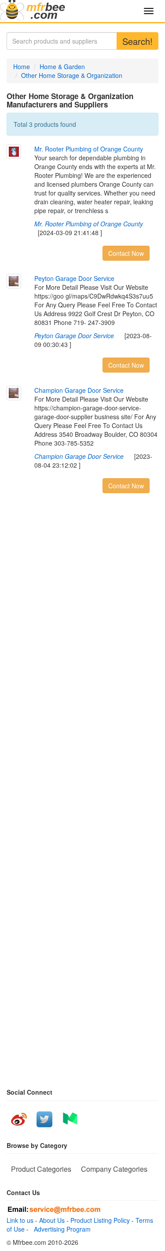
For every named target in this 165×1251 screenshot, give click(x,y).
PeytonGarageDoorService (74, 278)
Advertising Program (60, 1229)
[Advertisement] (82, 636)
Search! (137, 41)
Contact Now (126, 253)
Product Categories (41, 1169)
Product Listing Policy (100, 1220)
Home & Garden (62, 66)
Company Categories (114, 1169)
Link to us (20, 1220)
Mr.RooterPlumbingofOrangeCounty (88, 148)
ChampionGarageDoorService (79, 390)
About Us (52, 1220)
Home (21, 66)
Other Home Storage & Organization (71, 75)
